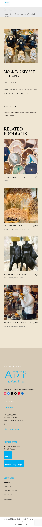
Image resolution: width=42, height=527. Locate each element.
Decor (18, 90)
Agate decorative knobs (15, 177)
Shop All (7, 482)
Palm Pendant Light (13, 226)
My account (8, 499)
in (22, 393)
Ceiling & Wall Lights (22, 229)
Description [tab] (10, 106)
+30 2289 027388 (10, 415)
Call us (7, 456)
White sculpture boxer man (17, 323)
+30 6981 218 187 (10, 418)
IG (5, 393)
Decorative (34, 90)
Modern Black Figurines (15, 274)
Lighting (11, 229)
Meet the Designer (10, 491)
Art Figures (25, 90)
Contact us (8, 487)
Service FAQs (8, 495)
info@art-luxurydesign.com (13, 429)
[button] (10, 82)
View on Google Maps (13, 465)
